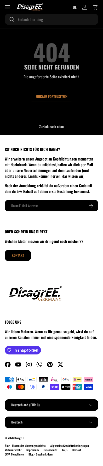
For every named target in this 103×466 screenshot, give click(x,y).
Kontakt (18, 255)
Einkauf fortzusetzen (52, 96)
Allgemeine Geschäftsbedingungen (69, 446)
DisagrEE (19, 438)
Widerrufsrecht (13, 450)
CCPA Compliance (14, 454)
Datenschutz (50, 450)
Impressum (32, 450)
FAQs (65, 450)
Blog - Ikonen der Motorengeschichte (25, 446)
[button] (95, 7)
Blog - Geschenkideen (41, 454)
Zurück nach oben (51, 126)
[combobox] (51, 19)
